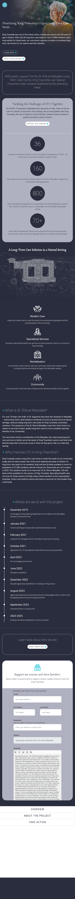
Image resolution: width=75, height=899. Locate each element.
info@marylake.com (37, 867)
